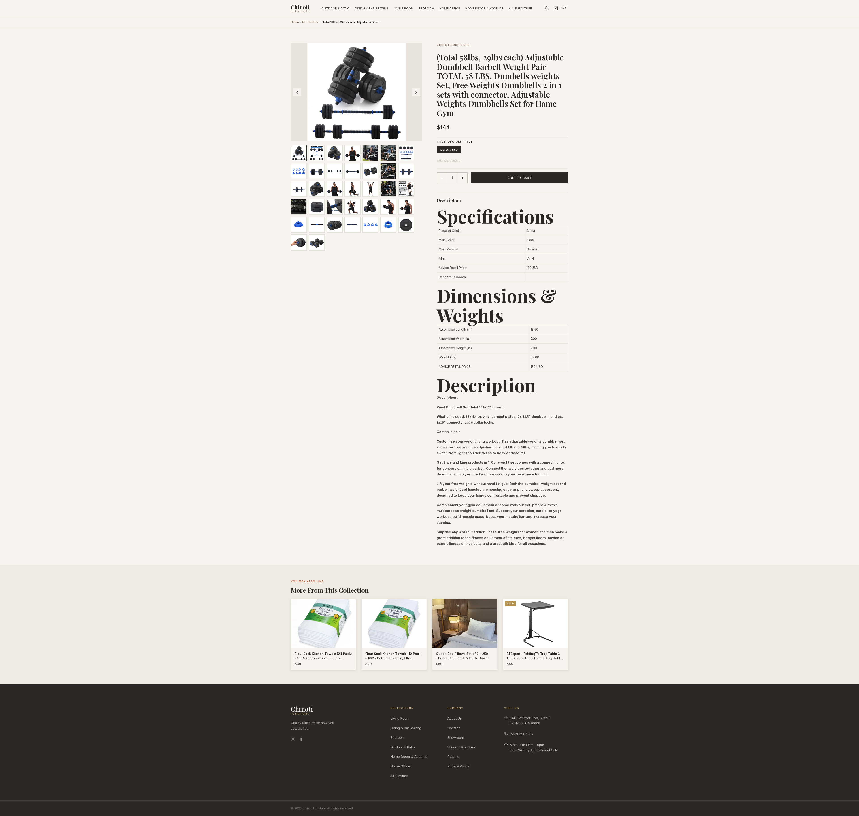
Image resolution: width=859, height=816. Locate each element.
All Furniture (520, 8)
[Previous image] (297, 92)
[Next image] (416, 92)
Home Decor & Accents (484, 8)
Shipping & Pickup (461, 747)
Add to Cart (520, 178)
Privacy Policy (458, 766)
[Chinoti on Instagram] (293, 740)
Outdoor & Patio (335, 8)
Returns (453, 756)
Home (295, 22)
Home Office (450, 8)
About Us (454, 718)
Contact (453, 728)
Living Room (404, 8)
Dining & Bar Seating (371, 8)
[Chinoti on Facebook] (301, 740)
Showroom (455, 737)
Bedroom (426, 8)
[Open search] (547, 8)
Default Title (448, 149)
